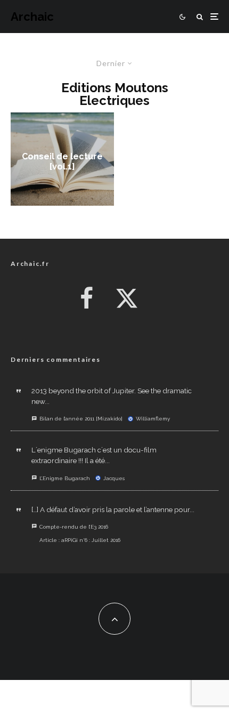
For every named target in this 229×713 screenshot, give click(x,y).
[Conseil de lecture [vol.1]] (62, 159)
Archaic (32, 16)
